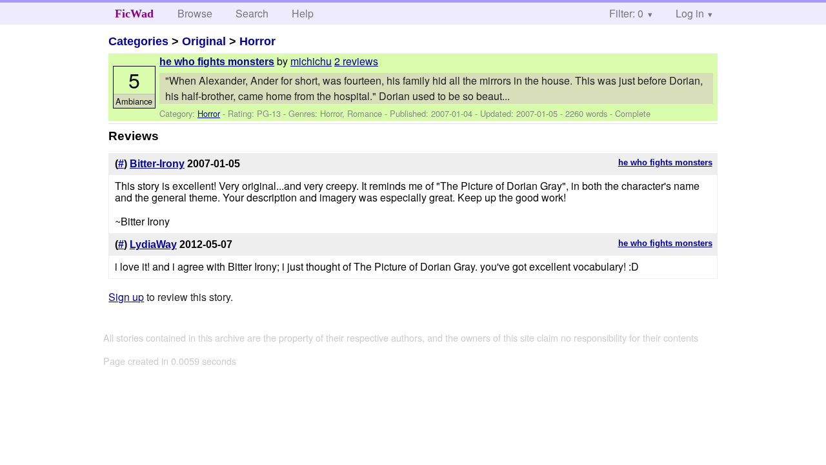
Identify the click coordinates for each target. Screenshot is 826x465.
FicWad (134, 13)
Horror (257, 41)
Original (204, 41)
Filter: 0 (626, 13)
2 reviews (356, 61)
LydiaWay (153, 244)
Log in (690, 13)
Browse (194, 13)
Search (252, 13)
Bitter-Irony (157, 163)
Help (303, 13)
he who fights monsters (216, 61)
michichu (311, 61)
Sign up (126, 296)
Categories (138, 41)
